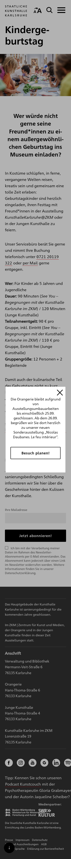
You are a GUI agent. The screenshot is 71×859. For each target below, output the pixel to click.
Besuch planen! (35, 453)
